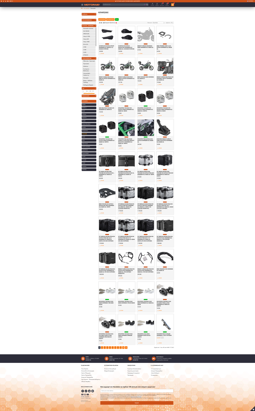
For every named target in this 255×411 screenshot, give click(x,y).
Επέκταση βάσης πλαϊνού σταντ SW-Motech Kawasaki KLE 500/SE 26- (164, 141)
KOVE (83, 137)
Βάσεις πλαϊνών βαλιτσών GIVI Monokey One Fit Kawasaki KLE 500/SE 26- (165, 79)
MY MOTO (86, 8)
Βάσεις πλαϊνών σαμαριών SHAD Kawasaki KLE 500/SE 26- (145, 46)
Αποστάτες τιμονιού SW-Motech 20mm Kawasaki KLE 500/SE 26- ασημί (164, 110)
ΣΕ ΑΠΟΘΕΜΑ (102, 19)
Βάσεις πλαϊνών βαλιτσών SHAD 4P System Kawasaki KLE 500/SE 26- (107, 79)
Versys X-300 (86, 36)
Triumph (84, 160)
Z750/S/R (85, 55)
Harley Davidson (86, 124)
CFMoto (84, 114)
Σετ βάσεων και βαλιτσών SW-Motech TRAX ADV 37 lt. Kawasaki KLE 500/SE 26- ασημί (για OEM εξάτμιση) (126, 239)
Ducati (83, 120)
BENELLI (84, 107)
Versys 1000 (86, 41)
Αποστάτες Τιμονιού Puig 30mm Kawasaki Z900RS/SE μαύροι (125, 335)
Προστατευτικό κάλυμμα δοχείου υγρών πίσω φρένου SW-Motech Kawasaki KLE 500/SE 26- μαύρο (126, 141)
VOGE (83, 163)
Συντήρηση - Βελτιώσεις (86, 70)
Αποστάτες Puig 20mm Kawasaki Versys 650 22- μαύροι (144, 335)
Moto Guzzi (85, 143)
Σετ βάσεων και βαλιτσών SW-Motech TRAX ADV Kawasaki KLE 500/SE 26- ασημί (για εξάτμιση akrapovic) (126, 206)
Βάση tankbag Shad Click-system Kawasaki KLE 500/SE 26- (164, 47)
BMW (83, 111)
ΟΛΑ (117, 19)
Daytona (84, 117)
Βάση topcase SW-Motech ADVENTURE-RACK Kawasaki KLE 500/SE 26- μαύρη (106, 206)
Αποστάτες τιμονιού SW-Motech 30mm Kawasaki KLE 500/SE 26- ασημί (126, 110)
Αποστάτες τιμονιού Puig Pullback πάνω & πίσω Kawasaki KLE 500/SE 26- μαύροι (164, 304)
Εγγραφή (137, 402)
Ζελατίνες (85, 66)
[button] (147, 4)
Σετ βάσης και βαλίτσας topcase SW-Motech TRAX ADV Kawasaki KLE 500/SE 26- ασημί (146, 173)
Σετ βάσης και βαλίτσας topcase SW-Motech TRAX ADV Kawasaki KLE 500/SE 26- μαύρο (165, 174)
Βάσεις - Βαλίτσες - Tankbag (88, 81)
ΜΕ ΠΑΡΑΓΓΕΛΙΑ (110, 19)
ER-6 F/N (85, 44)
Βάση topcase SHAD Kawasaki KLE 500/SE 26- (146, 78)
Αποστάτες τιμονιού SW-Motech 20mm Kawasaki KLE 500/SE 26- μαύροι (106, 141)
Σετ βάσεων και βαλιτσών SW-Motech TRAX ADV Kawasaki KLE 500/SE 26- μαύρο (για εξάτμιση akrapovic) (146, 206)
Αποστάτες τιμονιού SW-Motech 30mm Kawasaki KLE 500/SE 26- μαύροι (145, 110)
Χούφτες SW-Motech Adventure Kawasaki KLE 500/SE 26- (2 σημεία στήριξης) (126, 47)
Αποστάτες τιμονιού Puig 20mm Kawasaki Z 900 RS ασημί (126, 302)
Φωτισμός (85, 78)
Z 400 (84, 49)
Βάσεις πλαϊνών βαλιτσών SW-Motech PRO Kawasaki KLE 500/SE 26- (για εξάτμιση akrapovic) (126, 271)
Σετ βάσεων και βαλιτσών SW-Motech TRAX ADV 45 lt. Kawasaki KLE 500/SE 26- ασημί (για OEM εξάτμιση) (165, 206)
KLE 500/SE (86, 31)
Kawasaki (84, 133)
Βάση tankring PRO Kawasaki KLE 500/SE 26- (165, 270)
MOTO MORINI (86, 147)
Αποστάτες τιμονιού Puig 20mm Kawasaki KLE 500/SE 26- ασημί (146, 303)
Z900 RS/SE (86, 33)
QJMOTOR (85, 150)
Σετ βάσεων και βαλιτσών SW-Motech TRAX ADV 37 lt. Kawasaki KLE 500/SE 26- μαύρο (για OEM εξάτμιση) (146, 239)
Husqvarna (85, 130)
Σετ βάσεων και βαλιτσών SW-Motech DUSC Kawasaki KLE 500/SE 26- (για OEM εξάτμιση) (107, 271)
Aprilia (83, 104)
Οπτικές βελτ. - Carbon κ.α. (87, 74)
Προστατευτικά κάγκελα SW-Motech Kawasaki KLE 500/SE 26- (145, 141)
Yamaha (84, 166)
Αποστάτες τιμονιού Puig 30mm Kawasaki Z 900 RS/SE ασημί (106, 303)
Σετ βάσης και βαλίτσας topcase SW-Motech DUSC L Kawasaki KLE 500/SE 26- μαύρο (106, 174)
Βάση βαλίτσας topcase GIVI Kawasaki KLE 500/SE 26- (106, 109)
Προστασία (86, 63)
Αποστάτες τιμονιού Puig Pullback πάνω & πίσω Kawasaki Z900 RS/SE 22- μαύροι (106, 336)
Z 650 (84, 52)
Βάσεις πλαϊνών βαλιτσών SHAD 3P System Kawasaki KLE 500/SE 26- (126, 79)
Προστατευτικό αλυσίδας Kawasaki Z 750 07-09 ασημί (164, 334)
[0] (172, 4)
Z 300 (84, 47)
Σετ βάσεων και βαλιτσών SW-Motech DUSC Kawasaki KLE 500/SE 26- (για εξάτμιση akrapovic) (165, 239)
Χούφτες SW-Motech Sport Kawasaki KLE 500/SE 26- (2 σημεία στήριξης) (106, 47)
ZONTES (84, 169)
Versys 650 (86, 39)
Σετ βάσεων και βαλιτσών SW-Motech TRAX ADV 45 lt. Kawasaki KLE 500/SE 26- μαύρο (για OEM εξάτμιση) (107, 239)
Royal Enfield (85, 153)
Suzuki (83, 156)
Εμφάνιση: (168, 22)
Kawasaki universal (88, 28)
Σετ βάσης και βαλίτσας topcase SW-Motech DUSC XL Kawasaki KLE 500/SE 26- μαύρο (126, 174)
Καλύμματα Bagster (88, 85)
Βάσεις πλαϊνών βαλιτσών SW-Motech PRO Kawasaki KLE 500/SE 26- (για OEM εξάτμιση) (146, 271)
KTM (83, 140)
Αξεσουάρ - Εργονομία (89, 61)
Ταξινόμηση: (149, 22)
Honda (84, 127)
